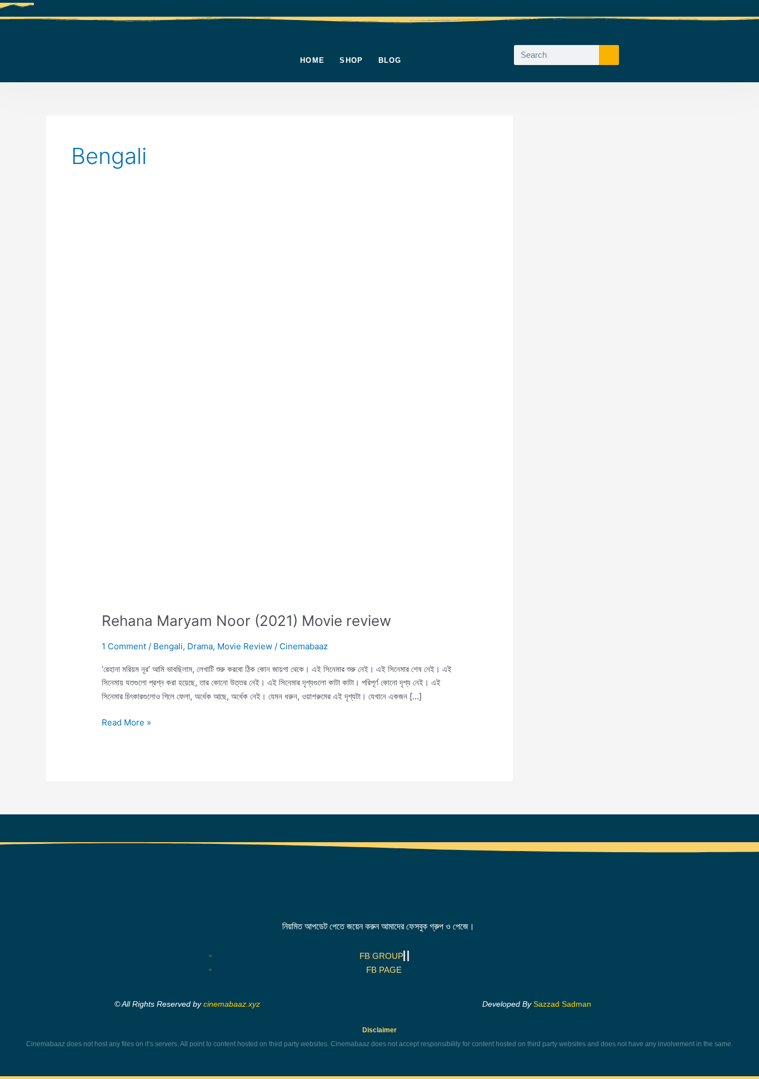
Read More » (126, 722)
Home (312, 60)
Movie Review (244, 646)
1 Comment (124, 646)
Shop (351, 60)
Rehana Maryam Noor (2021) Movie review (246, 620)
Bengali (168, 646)
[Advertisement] (629, 282)
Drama (200, 646)
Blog (390, 60)
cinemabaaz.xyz (231, 1004)
